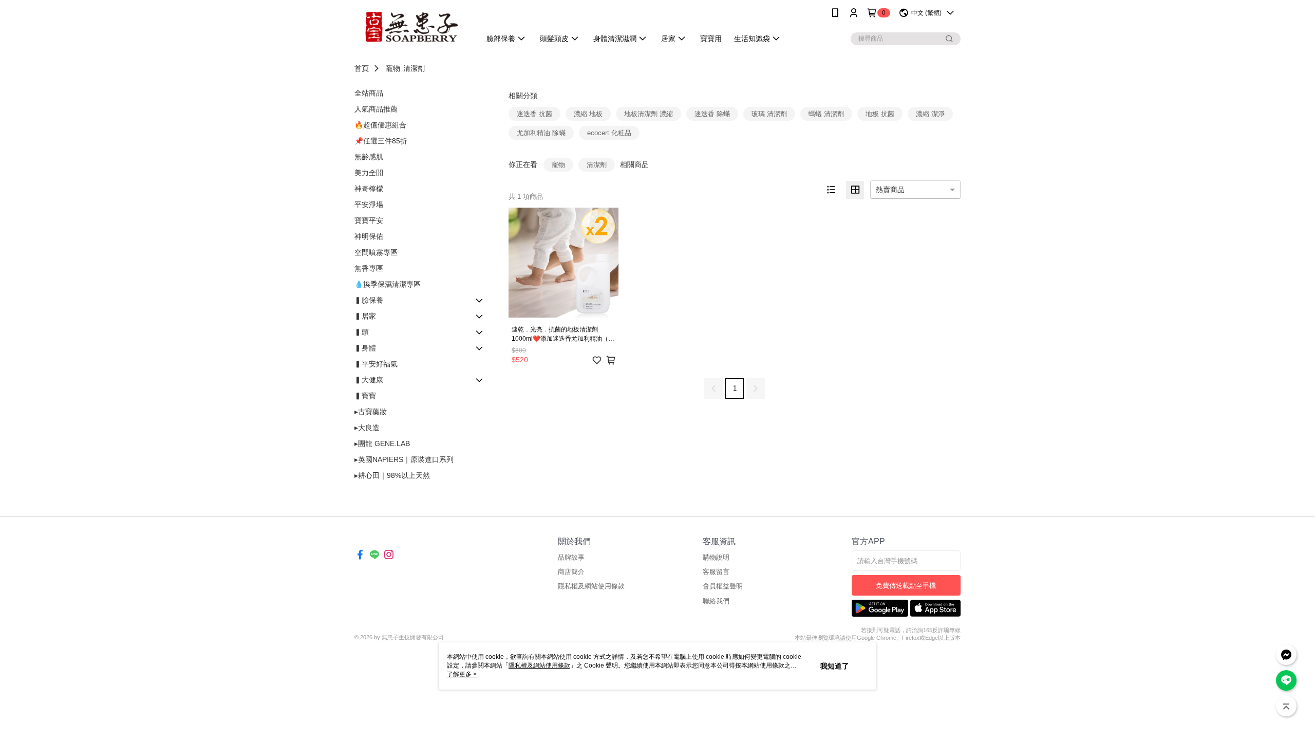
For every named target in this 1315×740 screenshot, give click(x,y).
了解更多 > (462, 674)
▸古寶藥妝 (370, 412)
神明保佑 (368, 236)
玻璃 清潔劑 (769, 114)
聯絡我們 (716, 601)
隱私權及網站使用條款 (591, 586)
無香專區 (368, 268)
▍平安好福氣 (376, 364)
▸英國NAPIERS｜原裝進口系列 (404, 459)
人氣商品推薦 (376, 109)
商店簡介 (571, 572)
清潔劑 (414, 68)
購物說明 (716, 557)
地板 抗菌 (880, 114)
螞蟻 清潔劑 (826, 114)
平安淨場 (368, 204)
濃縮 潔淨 (930, 114)
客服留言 (716, 572)
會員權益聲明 (723, 586)
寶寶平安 (368, 220)
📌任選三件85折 (380, 141)
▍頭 (361, 332)
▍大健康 (368, 380)
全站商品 (368, 93)
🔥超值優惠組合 (380, 125)
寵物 (393, 68)
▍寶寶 (365, 396)
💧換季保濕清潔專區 (387, 284)
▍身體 (365, 348)
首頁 (361, 68)
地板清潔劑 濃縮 (648, 114)
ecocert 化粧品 (609, 133)
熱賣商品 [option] (890, 190)
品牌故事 (571, 557)
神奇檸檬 (368, 188)
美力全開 (368, 173)
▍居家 (365, 316)
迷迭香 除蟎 (712, 114)
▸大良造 (367, 427)
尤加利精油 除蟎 (541, 133)
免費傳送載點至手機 (906, 585)
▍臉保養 (368, 300)
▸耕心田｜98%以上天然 (392, 475)
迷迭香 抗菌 (534, 114)
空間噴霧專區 (376, 252)
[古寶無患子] (411, 27)
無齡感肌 (368, 157)
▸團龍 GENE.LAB (382, 443)
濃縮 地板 (588, 114)
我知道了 (834, 666)
